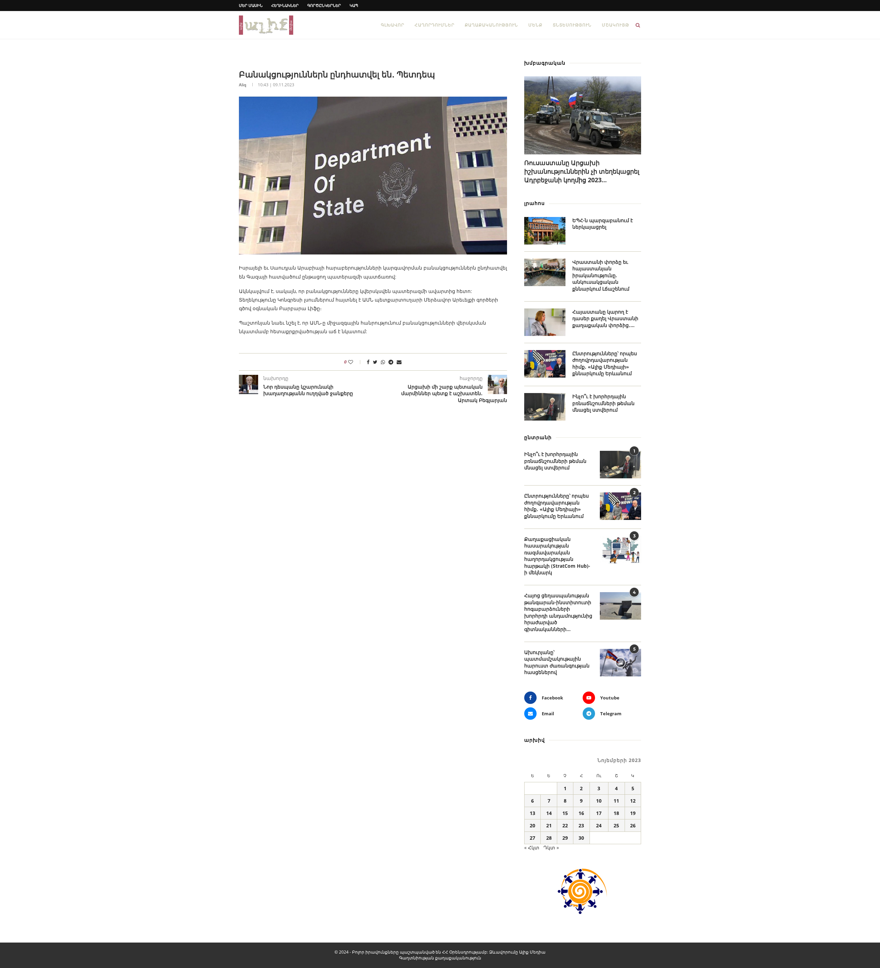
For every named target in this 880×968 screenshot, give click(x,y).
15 (565, 813)
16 (581, 813)
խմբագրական (544, 62)
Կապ (354, 5)
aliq (242, 85)
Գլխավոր (392, 25)
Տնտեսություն (572, 25)
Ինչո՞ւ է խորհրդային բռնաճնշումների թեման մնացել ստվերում (603, 403)
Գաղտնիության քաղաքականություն (440, 958)
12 (633, 800)
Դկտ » (551, 847)
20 (532, 825)
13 (532, 813)
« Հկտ (531, 847)
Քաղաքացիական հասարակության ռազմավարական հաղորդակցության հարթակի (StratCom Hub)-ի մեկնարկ (557, 556)
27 (532, 838)
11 (616, 800)
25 (616, 825)
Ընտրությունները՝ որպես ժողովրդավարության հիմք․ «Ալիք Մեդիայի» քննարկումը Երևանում (604, 363)
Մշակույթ (615, 25)
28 (549, 838)
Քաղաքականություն (491, 25)
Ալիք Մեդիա (532, 952)
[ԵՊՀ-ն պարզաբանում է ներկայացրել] (544, 230)
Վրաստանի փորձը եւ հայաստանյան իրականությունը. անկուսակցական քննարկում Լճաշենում (600, 275)
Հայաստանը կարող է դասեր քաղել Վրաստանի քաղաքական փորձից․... (605, 318)
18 (616, 813)
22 (565, 825)
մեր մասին (251, 5)
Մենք (535, 25)
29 (565, 838)
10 (599, 800)
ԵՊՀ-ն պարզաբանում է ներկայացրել (602, 223)
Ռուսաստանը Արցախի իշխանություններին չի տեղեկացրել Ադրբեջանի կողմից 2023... (581, 171)
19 (633, 813)
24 (599, 825)
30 (581, 838)
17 (599, 813)
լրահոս (534, 203)
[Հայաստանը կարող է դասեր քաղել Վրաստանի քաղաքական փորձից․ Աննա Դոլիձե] (544, 322)
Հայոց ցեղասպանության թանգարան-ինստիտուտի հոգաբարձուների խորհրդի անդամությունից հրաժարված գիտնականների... (558, 612)
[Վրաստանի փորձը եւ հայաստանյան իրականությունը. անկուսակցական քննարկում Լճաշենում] (544, 272)
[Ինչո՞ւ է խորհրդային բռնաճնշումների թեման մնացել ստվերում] (544, 407)
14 (549, 813)
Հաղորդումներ (434, 25)
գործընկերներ (324, 5)
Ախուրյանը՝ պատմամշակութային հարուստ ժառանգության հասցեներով (557, 662)
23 (581, 825)
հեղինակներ (285, 5)
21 (549, 825)
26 (633, 825)
